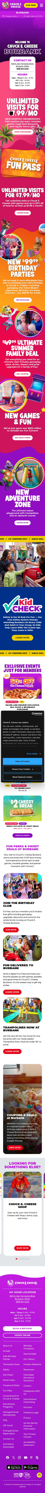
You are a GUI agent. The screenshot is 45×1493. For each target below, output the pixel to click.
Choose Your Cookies (21, 769)
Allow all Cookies (22, 761)
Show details (32, 754)
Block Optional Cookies (22, 777)
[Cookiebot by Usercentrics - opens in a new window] (32, 714)
